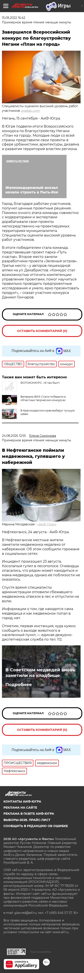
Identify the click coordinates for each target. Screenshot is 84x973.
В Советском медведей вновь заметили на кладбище (40, 672)
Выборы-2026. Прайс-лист (26, 820)
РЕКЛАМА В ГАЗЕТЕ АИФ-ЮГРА (28, 814)
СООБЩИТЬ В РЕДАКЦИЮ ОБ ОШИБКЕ (35, 826)
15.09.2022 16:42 (13, 18)
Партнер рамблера (40, 951)
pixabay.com (30, 111)
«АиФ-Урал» (46, 524)
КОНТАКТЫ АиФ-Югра (22, 801)
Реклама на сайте (20, 807)
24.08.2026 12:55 (14, 436)
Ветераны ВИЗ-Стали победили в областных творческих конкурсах (43, 398)
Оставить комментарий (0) (42, 331)
